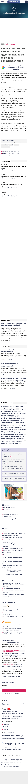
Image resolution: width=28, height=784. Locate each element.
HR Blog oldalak (9, 640)
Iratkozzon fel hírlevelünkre (8, 768)
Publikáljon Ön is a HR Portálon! (11, 156)
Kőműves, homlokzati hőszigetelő (12, 537)
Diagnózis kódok (9, 682)
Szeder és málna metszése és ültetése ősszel (13, 617)
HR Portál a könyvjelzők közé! (10, 153)
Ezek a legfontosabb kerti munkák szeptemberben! (12, 613)
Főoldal (3, 140)
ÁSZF (5, 759)
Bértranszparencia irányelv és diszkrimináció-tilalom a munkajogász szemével (13, 584)
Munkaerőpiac (10, 140)
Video (5, 700)
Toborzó (8, 512)
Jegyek (15, 170)
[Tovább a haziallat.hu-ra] (14, 622)
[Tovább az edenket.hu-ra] (14, 606)
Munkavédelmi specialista (13, 519)
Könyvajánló (7, 709)
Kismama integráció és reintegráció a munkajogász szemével (13, 595)
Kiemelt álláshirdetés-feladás (14, 574)
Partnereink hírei (10, 602)
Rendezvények (8, 581)
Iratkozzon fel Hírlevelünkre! (10, 151)
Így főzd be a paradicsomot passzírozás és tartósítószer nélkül (14, 609)
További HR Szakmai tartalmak (11, 676)
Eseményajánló (5, 161)
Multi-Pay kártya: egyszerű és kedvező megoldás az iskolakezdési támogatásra (12, 468)
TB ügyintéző (9, 510)
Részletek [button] (6, 170)
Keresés (4, 685)
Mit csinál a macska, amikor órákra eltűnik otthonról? (14, 625)
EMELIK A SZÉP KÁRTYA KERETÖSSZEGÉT (13, 440)
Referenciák (19, 759)
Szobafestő (6, 546)
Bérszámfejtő (9, 507)
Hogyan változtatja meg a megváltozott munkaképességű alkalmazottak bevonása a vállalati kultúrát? (13, 655)
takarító (5, 531)
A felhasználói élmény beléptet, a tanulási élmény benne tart (12, 666)
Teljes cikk (10, 359)
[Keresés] (23, 2)
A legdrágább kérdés (13, 642)
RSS (2, 759)
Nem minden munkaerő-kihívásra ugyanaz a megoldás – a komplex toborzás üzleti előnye (13, 461)
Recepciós (8, 555)
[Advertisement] (14, 259)
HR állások (7, 505)
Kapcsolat (10, 761)
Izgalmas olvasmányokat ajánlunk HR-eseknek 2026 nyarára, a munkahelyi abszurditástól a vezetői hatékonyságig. (13, 736)
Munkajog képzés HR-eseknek (11, 588)
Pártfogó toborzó (10, 514)
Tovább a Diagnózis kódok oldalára (11, 693)
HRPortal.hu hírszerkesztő (10, 44)
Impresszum (11, 759)
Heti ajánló (7, 450)
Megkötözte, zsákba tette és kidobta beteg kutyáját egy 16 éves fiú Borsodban (14, 633)
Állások (6, 529)
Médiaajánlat (17, 762)
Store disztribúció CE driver (13, 548)
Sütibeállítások (5, 764)
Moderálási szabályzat (7, 762)
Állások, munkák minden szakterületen (14, 571)
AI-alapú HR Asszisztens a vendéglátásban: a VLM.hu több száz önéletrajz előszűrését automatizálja (13, 454)
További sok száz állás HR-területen (14, 522)
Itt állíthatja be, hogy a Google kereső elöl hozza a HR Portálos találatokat (15, 67)
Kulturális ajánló (8, 733)
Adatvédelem (17, 761)
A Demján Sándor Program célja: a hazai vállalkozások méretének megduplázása (12, 422)
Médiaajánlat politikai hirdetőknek (10, 766)
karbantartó (6, 540)
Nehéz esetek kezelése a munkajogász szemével (13, 591)
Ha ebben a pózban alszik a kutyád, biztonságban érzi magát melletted (12, 629)
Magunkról (4, 761)
